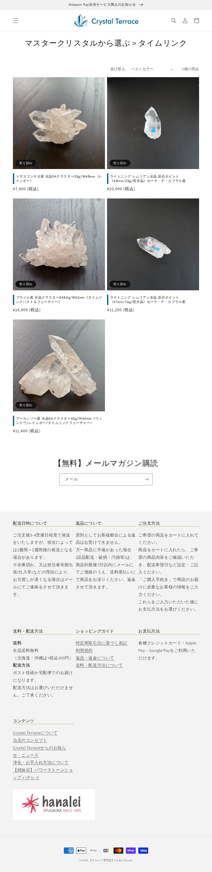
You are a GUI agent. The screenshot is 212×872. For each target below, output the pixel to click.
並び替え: (118, 69)
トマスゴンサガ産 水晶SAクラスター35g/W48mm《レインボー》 (59, 178)
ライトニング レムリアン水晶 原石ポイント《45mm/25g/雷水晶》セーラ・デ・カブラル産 (148, 178)
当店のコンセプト (30, 740)
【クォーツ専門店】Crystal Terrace (111, 860)
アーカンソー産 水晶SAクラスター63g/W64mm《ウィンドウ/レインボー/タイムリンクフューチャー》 (59, 421)
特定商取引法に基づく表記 (101, 643)
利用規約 (84, 650)
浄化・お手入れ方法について (41, 762)
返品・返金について (95, 658)
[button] (15, 20)
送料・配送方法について (99, 665)
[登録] (146, 479)
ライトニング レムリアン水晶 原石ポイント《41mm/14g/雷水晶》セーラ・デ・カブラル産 (148, 299)
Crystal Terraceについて (35, 732)
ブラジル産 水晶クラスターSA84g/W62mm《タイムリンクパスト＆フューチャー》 (59, 299)
